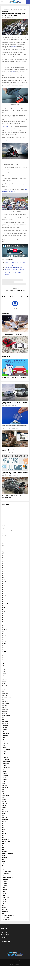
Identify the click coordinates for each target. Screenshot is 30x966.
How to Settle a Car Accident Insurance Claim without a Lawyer (13, 355)
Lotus (3, 745)
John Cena (4, 707)
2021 (3, 514)
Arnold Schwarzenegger (7, 530)
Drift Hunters (14, 46)
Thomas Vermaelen (6, 871)
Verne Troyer (5, 909)
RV (2, 823)
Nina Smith (5, 405)
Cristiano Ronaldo (6, 599)
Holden (3, 665)
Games (3, 659)
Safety (3, 827)
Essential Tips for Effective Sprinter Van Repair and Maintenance (14, 496)
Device (3, 609)
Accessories (5, 520)
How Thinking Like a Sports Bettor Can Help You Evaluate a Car (14, 449)
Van (3, 905)
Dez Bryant (4, 611)
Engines (4, 633)
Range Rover (5, 811)
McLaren (4, 755)
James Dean (5, 693)
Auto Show (4, 538)
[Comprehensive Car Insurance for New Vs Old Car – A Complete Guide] (15, 462)
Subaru (3, 855)
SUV (3, 859)
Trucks (3, 895)
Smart (3, 849)
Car (3, 561)
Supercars (4, 857)
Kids (3, 719)
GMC (3, 663)
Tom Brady (4, 881)
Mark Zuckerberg (6, 749)
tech (3, 865)
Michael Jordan (5, 763)
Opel (3, 793)
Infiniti (3, 683)
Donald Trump (5, 617)
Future (3, 657)
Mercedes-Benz (5, 759)
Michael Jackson (6, 761)
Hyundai (4, 677)
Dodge (3, 615)
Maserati (4, 751)
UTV (3, 903)
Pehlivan (4, 799)
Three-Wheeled (5, 873)
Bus (3, 555)
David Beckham (5, 607)
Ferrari (3, 647)
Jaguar (3, 691)
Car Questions (5, 571)
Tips (3, 875)
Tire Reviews (5, 879)
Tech (3, 867)
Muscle (3, 781)
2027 (3, 518)
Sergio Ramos (5, 839)
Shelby (3, 843)
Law (3, 731)
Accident (4, 522)
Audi (3, 533)
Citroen (3, 587)
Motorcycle (4, 777)
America (13, 71)
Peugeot (4, 801)
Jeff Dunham (5, 701)
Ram (3, 809)
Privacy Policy (4, 932)
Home (3, 667)
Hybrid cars (4, 675)
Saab (3, 825)
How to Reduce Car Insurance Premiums (12, 334)
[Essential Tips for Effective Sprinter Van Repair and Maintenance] (15, 485)
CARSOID (5, 17)
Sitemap (11, 964)
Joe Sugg (4, 705)
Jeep (3, 699)
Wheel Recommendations (8, 915)
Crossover (4, 601)
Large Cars (4, 729)
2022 (3, 516)
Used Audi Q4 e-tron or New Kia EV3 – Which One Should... (14, 403)
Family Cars (5, 643)
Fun (3, 655)
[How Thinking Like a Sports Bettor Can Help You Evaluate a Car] (15, 438)
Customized (5, 603)
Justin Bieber (5, 709)
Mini (3, 769)
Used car (4, 901)
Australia (4, 535)
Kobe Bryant (5, 721)
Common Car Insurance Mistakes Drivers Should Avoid (14, 426)
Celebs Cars (5, 577)
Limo (3, 739)
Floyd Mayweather (6, 651)
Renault (4, 813)
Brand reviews (5, 549)
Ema (4, 498)
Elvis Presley (5, 631)
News (3, 783)
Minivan (4, 771)
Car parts (4, 567)
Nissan (3, 791)
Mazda (3, 753)
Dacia (3, 605)
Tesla (3, 869)
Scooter (4, 833)
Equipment (4, 637)
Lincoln (3, 741)
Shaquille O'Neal (6, 841)
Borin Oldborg (5, 428)
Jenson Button (5, 703)
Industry (4, 681)
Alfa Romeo (4, 525)
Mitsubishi (4, 773)
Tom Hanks (4, 885)
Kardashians (5, 711)
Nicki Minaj (4, 785)
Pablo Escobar (5, 795)
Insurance (4, 685)
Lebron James (5, 733)
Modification (5, 775)
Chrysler (4, 585)
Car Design (4, 563)
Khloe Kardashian (6, 715)
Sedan (3, 837)
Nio (3, 789)
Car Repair (4, 575)
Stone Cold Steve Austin (7, 853)
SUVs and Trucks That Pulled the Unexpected (15, 297)
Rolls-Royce (5, 817)
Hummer (4, 673)
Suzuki (3, 861)
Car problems (5, 569)
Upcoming (4, 899)
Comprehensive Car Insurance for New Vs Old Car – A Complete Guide (15, 473)
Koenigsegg (5, 723)
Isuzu (3, 689)
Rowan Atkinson (5, 819)
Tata (3, 863)
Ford (3, 653)
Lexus (3, 737)
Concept (4, 591)
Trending (4, 893)
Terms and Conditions (5, 934)
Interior (4, 687)
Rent (3, 815)
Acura (3, 523)
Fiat (3, 649)
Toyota (3, 887)
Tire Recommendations (7, 877)
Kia (3, 717)
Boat (3, 548)
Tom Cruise (4, 883)
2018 (3, 508)
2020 (3, 512)
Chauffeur (4, 579)
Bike (3, 543)
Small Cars (4, 847)
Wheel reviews (5, 917)
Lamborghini (5, 725)
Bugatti (3, 551)
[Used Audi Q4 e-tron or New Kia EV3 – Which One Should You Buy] (15, 392)
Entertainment (5, 635)
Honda (3, 669)
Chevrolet (4, 581)
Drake (3, 619)
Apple (3, 528)
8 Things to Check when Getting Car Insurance (14, 377)
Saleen (3, 829)
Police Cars (4, 803)
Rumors (4, 821)
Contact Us (17, 964)
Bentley (3, 540)
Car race (4, 573)
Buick (3, 553)
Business (4, 557)
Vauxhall (4, 907)
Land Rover (4, 727)
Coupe (3, 597)
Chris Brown (5, 583)
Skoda (3, 845)
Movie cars (4, 779)
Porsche (4, 807)
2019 (3, 510)
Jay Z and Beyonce (6, 697)
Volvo (3, 913)
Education (4, 625)
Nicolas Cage (5, 787)
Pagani (3, 797)
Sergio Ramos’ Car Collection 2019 (15, 291)
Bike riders (5, 126)
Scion (3, 831)
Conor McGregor (6, 593)
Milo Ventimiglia (6, 767)
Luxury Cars (4, 747)
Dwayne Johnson (6, 621)
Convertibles (5, 595)
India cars (4, 679)
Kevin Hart (4, 713)
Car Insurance (4, 11)
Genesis (4, 661)
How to (3, 671)
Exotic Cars (4, 641)
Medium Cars (5, 757)
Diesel (3, 613)
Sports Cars (5, 851)
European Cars (5, 639)
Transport (4, 889)
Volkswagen (5, 911)
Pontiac (4, 805)
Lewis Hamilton (5, 735)
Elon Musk (4, 629)
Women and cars (6, 919)
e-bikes (4, 623)
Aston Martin (5, 532)
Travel (3, 891)
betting (3, 541)
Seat (3, 835)
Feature (4, 645)
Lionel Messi (5, 743)
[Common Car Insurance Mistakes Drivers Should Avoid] (15, 415)
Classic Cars (5, 589)
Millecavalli (4, 765)
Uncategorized (5, 897)
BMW (3, 545)
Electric (4, 627)
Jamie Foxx (4, 695)
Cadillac (4, 559)
